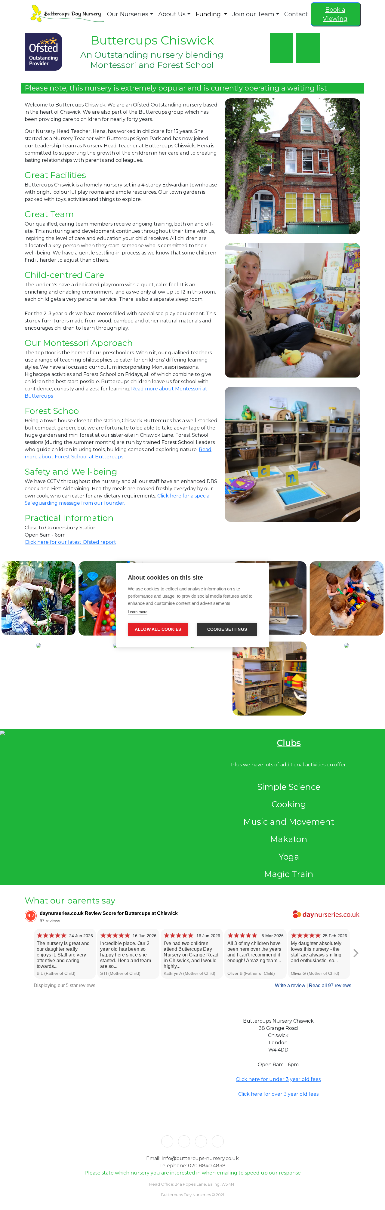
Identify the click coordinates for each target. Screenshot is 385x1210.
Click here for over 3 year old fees (278, 1094)
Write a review (290, 985)
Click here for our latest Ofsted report (70, 542)
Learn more (137, 612)
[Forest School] (281, 56)
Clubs (289, 743)
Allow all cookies (158, 629)
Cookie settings (227, 629)
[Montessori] (306, 56)
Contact (296, 14)
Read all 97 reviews (330, 985)
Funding (209, 14)
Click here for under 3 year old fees (278, 1079)
